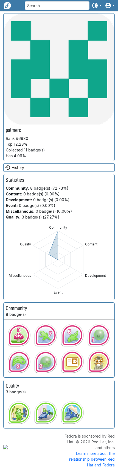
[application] (58, 260)
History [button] (18, 167)
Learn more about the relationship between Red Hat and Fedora (92, 459)
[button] (97, 5)
